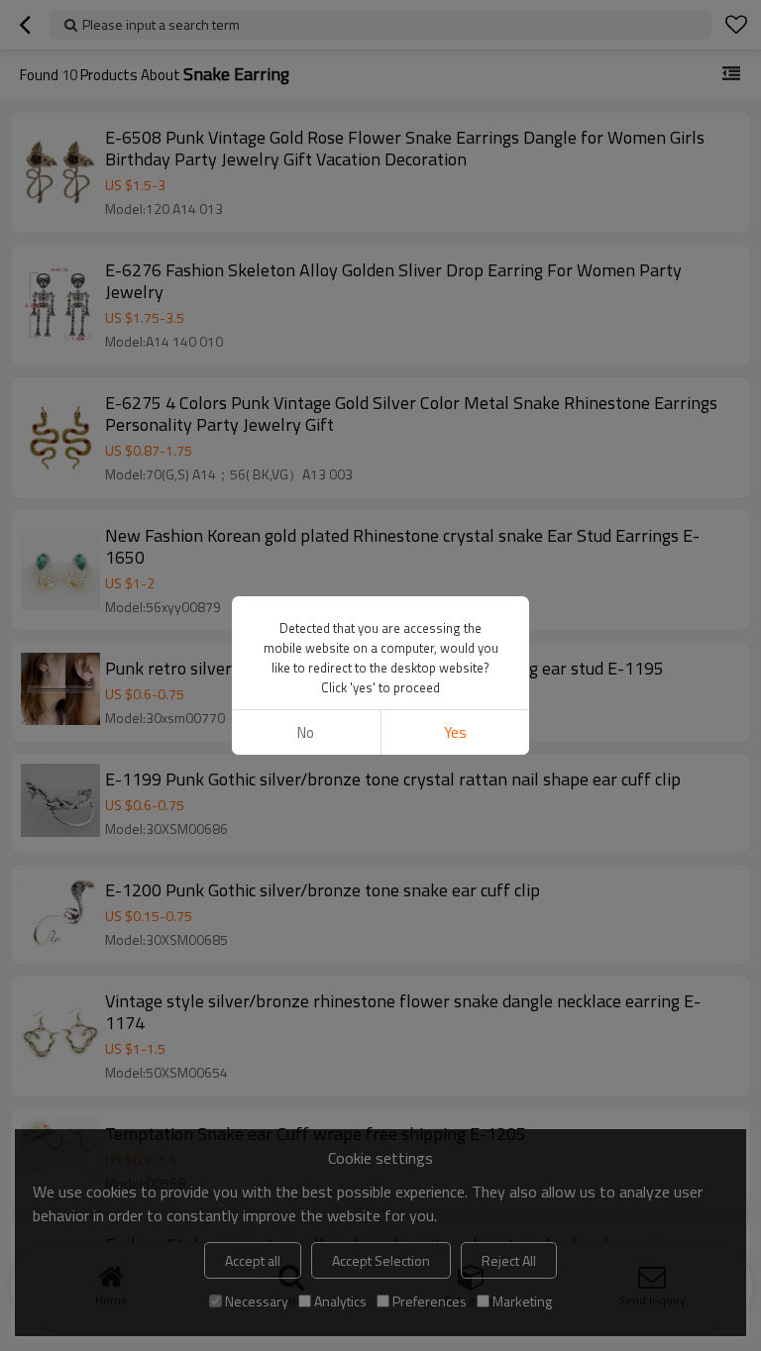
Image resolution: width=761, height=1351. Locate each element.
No (305, 732)
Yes (455, 732)
